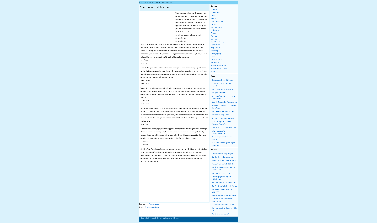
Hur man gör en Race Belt (221, 173)
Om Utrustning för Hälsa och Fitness (224, 186)
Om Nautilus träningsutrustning (222, 157)
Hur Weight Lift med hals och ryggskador (222, 191)
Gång (213, 56)
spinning (214, 39)
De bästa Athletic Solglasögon (222, 153)
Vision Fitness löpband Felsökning (224, 160)
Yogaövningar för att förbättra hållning (222, 138)
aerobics (214, 9)
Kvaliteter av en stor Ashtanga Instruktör (222, 85)
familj (163, 2)
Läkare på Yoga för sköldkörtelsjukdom (218, 132)
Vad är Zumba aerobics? (220, 214)
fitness (169, 2)
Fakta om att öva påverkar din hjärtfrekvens (222, 200)
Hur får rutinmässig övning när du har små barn (223, 169)
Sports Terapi (215, 45)
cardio (213, 15)
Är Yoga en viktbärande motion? (223, 118)
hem (141, 2)
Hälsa (158, 2)
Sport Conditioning (217, 42)
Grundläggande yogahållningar (222, 80)
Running (214, 36)
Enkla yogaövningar (152, 207)
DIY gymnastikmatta (219, 93)
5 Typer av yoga (153, 204)
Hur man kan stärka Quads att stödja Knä (224, 209)
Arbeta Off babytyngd (218, 65)
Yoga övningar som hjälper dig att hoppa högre (223, 144)
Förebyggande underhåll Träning (223, 204)
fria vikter (214, 24)
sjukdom (148, 2)
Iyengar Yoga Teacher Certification (224, 127)
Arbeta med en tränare (219, 68)
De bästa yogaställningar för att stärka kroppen (222, 178)
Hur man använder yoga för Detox (223, 111)
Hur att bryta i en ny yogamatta (222, 89)
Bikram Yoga (215, 12)
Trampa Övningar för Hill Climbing (223, 164)
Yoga (213, 71)
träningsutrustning (217, 21)
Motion (213, 18)
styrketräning (215, 62)
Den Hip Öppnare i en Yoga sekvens (224, 102)
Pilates (213, 33)
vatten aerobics (216, 59)
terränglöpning (216, 54)
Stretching (214, 51)
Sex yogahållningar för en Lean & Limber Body (223, 97)
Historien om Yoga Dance (221, 115)
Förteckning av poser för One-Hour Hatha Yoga (224, 107)
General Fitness (216, 27)
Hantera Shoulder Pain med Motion (224, 195)
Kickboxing (215, 30)
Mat (153, 2)
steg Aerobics (216, 48)
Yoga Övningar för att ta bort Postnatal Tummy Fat (221, 123)
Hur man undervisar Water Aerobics (224, 182)
